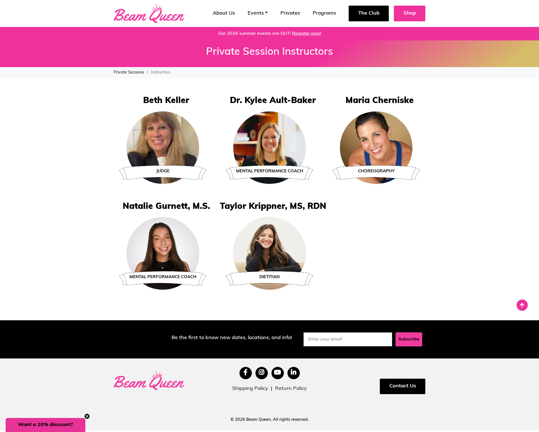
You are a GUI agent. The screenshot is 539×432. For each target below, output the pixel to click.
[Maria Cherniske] (376, 148)
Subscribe (408, 339)
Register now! (306, 33)
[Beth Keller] (162, 148)
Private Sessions (129, 72)
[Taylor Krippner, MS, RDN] (269, 254)
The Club (369, 13)
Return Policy (291, 388)
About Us (224, 13)
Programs (324, 13)
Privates (290, 13)
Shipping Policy (250, 388)
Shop (409, 13)
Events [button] (256, 13)
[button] (45, 425)
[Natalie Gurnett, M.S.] (162, 254)
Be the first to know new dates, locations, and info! (232, 337)
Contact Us (402, 386)
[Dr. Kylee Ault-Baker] (269, 148)
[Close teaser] (87, 416)
